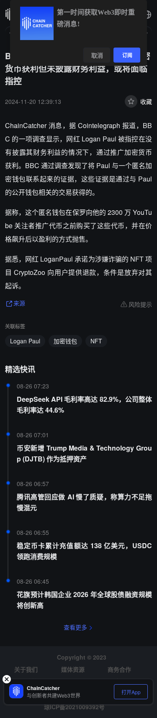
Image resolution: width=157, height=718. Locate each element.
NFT (96, 341)
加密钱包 (65, 341)
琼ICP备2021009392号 (74, 707)
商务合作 (119, 669)
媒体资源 (73, 669)
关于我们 (26, 669)
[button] (147, 14)
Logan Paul (25, 341)
